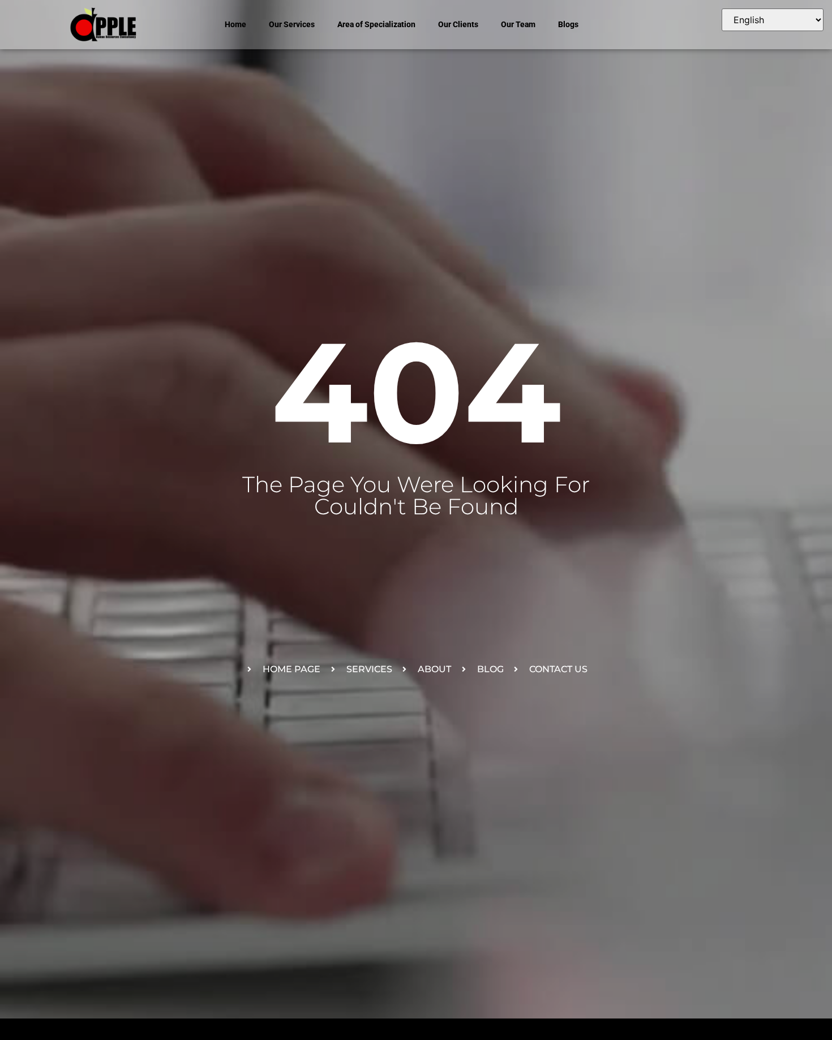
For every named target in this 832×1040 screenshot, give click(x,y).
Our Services (292, 24)
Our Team (518, 24)
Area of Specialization (376, 24)
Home (235, 24)
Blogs (568, 24)
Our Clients (458, 24)
